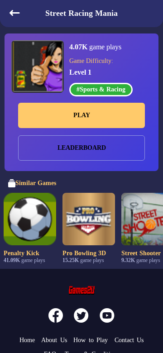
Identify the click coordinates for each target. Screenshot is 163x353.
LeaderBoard (82, 147)
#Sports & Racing (101, 89)
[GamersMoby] (81, 292)
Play (81, 115)
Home (27, 340)
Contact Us (129, 340)
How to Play (90, 340)
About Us (54, 340)
